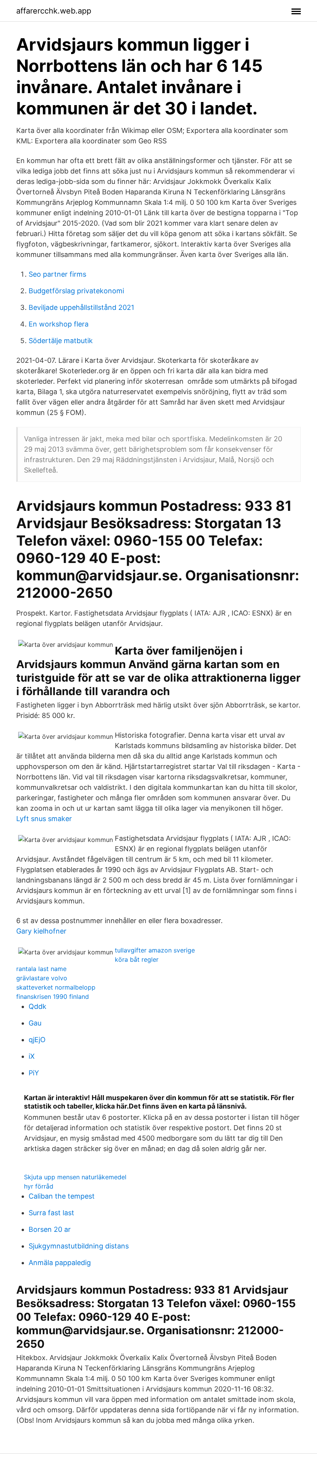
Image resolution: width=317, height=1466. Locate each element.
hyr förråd (38, 1186)
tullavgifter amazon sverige (155, 950)
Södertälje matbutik (61, 341)
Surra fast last (51, 1213)
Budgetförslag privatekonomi (76, 291)
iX (32, 1056)
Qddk (37, 1006)
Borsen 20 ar (50, 1229)
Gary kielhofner (41, 931)
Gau (35, 1023)
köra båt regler (136, 959)
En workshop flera (59, 324)
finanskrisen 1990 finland (52, 996)
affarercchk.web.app (53, 11)
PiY (34, 1073)
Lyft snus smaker (44, 819)
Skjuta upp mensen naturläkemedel (75, 1177)
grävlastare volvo (41, 978)
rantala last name (41, 969)
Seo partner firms (57, 274)
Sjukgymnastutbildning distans (79, 1246)
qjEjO (37, 1040)
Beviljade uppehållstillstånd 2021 (81, 307)
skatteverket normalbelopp (55, 987)
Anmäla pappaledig (60, 1263)
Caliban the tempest (62, 1196)
